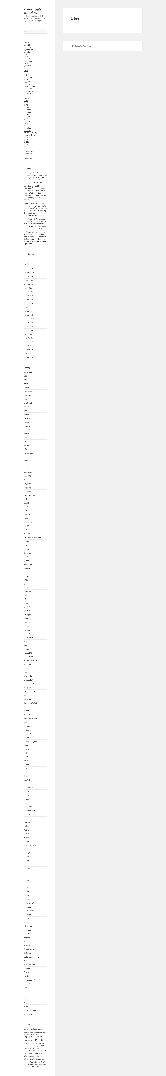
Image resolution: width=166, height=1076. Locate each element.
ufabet (26, 772)
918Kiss (26, 388)
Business (27, 438)
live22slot (27, 534)
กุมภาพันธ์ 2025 (29, 338)
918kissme (27, 395)
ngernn (26, 561)
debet (26, 449)
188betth (27, 380)
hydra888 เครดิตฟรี (30, 495)
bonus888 (27, 430)
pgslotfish (26, 1043)
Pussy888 (27, 634)
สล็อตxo (26, 884)
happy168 (27, 476)
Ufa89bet (27, 765)
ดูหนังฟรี (26, 54)
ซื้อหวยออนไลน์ (29, 91)
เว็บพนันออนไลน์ (29, 965)
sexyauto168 (28, 680)
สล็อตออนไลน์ (28, 899)
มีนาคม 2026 (28, 288)
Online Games (29, 564)
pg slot (26, 140)
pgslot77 (27, 82)
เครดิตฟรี (27, 938)
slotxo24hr (27, 711)
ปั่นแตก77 (27, 818)
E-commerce (28, 453)
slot (25, 147)
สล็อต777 (27, 865)
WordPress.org (29, 1014)
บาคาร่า (26, 123)
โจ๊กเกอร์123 (28, 158)
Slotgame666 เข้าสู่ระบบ (32, 703)
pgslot (26, 63)
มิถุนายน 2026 (28, 276)
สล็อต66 (26, 107)
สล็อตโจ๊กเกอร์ (28, 918)
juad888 (26, 518)
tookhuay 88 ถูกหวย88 (31, 741)
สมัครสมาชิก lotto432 (31, 845)
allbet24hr (27, 407)
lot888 (26, 545)
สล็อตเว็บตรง (28, 110)
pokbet (26, 618)
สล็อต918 (27, 872)
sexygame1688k (29, 691)
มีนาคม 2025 (28, 334)
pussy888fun (28, 638)
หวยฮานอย (27, 930)
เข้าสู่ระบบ (27, 1002)
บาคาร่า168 (28, 61)
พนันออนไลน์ (28, 822)
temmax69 (27, 738)
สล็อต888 (27, 114)
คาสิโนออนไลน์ (29, 788)
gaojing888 (28, 472)
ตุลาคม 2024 (28, 353)
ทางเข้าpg (27, 799)
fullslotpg (27, 68)
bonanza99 (28, 426)
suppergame (28, 722)
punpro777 (28, 89)
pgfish (26, 588)
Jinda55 (26, 503)
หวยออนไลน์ (28, 93)
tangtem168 (28, 726)
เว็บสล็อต (27, 968)
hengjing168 (28, 484)
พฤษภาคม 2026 (29, 280)
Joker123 (27, 511)
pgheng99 (27, 66)
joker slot (27, 156)
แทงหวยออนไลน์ (27, 1067)
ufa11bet (27, 749)
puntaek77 (27, 630)
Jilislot (26, 499)
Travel (26, 745)
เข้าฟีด (26, 1006)
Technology (28, 730)
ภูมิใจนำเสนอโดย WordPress (81, 46)
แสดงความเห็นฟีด (30, 1010)
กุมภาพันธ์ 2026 (29, 292)
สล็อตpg (26, 880)
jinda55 (26, 103)
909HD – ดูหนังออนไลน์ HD (32, 11)
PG (25, 572)
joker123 (27, 45)
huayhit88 (27, 491)
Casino (26, 441)
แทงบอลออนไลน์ (29, 980)
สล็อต (25, 849)
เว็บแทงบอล (28, 972)
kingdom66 (28, 522)
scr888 (26, 668)
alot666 (26, 414)
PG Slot (26, 576)
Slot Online (28, 699)
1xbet (26, 384)
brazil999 (27, 434)
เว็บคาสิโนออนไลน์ (30, 949)
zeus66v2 (27, 780)
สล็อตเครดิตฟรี (29, 903)
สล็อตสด (26, 895)
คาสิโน (26, 784)
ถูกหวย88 (27, 795)
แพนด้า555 (27, 984)
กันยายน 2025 (28, 311)
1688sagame (28, 372)
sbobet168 (27, 665)
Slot (25, 695)
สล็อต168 (27, 853)
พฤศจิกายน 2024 (29, 350)
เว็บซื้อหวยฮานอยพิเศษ (31, 957)
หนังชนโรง (27, 47)
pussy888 (27, 56)
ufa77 (26, 757)
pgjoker (26, 595)
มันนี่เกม (26, 830)
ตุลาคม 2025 (28, 307)
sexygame (27, 688)
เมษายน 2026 (28, 284)
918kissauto (28, 391)
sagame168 (28, 653)
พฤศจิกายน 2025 (29, 303)
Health (26, 480)
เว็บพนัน (26, 961)
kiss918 (26, 142)
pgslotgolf (27, 614)
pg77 (25, 584)
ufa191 (26, 753)
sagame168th (28, 50)
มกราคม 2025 (28, 342)
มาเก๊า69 (26, 834)
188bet (26, 376)
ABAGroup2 (28, 403)
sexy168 (26, 672)
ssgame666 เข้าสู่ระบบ (31, 718)
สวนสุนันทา (27, 922)
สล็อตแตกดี (27, 915)
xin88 (26, 776)
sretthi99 (27, 715)
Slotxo (26, 707)
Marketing (27, 553)
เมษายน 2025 (28, 330)
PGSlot (26, 603)
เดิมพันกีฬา (27, 945)
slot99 (26, 105)
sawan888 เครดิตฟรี (30, 661)
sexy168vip (28, 676)
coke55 (26, 445)
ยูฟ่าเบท (26, 838)
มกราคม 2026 (28, 296)
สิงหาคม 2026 (28, 269)
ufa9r (26, 768)
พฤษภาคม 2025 (29, 326)
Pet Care (27, 568)
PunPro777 (28, 626)
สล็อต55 (26, 857)
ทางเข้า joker (28, 153)
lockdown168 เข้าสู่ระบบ (32, 538)
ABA (25, 399)
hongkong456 (28, 488)
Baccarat (27, 418)
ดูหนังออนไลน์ (28, 151)
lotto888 (26, 549)
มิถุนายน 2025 (28, 323)
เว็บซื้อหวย (27, 953)
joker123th (28, 514)
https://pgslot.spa (30, 135)
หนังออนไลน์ (28, 77)
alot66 (26, 411)
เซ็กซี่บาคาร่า (28, 941)
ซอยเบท (26, 791)
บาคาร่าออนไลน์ (29, 86)
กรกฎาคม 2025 (29, 319)
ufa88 (26, 761)
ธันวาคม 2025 (28, 300)
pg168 (26, 100)
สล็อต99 (26, 876)
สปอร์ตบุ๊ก (27, 841)
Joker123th (26, 1040)
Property (27, 622)
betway (26, 422)
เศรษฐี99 (26, 976)
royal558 (27, 645)
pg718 (26, 580)
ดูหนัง (25, 73)
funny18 (27, 468)
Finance (26, 461)
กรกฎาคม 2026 (29, 273)
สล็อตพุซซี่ (27, 888)
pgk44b (26, 599)
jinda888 (27, 507)
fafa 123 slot (28, 457)
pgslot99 (27, 611)
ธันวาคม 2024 (28, 346)
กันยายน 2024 (28, 357)
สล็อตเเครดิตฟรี (29, 911)
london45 (27, 541)
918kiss (26, 43)
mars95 (26, 557)
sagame (26, 649)
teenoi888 (27, 734)
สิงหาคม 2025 (28, 315)
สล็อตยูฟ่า (27, 891)
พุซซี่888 (26, 826)
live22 (26, 70)
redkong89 (27, 641)
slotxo (26, 126)
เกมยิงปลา (27, 934)
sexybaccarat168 (30, 684)
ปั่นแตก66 (27, 84)
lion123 (26, 526)
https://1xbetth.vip (30, 133)
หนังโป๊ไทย (27, 130)
